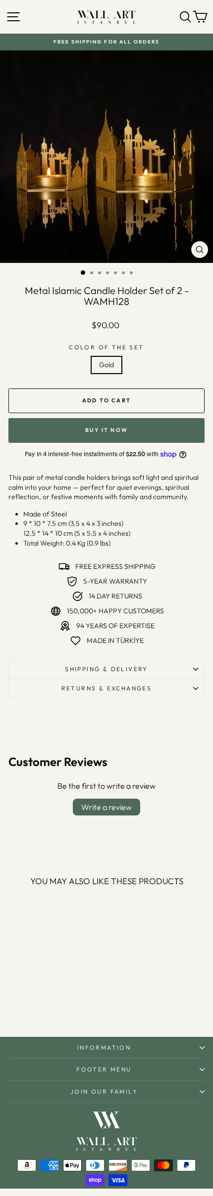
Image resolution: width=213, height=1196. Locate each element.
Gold (106, 364)
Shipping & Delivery (106, 669)
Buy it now (106, 430)
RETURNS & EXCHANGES (106, 688)
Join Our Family (104, 1091)
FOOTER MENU (103, 1069)
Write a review (106, 807)
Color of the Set (106, 347)
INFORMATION (104, 1047)
